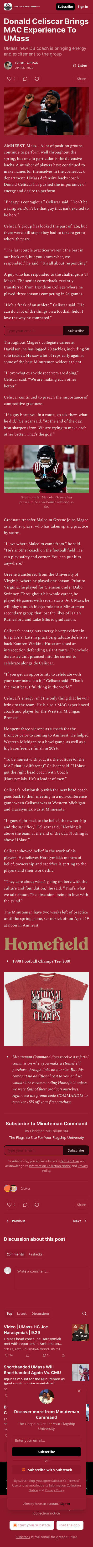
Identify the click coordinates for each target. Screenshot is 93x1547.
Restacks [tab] (35, 1254)
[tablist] (24, 1254)
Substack (23, 1537)
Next (77, 1221)
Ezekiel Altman (26, 63)
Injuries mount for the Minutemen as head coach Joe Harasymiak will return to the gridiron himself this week (34, 1381)
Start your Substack (34, 1525)
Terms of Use (69, 1161)
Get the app (70, 1525)
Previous (18, 1221)
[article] (46, 1341)
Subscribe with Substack (50, 1469)
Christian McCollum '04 (42, 1349)
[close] (79, 1391)
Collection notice (46, 1513)
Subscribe (65, 7)
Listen (82, 65)
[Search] (84, 1313)
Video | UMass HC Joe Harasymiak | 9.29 (26, 1330)
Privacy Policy (54, 1490)
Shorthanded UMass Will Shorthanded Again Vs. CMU (32, 1370)
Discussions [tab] (40, 1313)
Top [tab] (9, 1313)
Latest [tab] (22, 1313)
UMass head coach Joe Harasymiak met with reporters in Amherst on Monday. (32, 1341)
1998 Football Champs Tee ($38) (41, 961)
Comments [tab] (15, 1254)
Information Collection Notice (50, 1166)
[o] (80, 1332)
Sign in (83, 7)
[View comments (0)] (25, 78)
